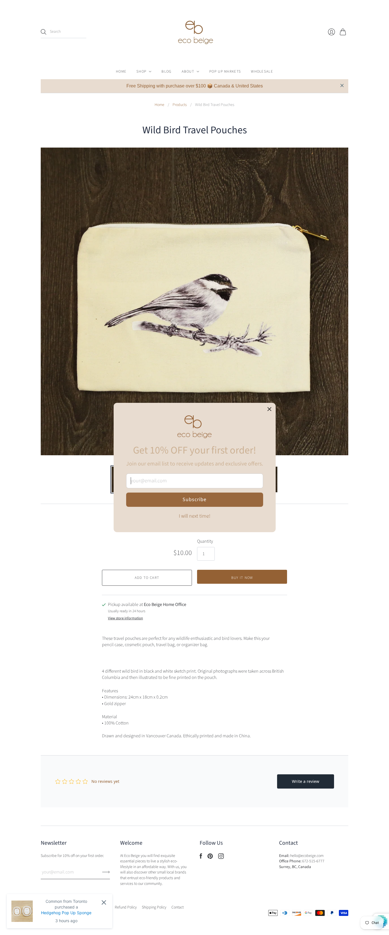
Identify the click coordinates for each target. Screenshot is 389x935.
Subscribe (194, 499)
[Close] (269, 410)
